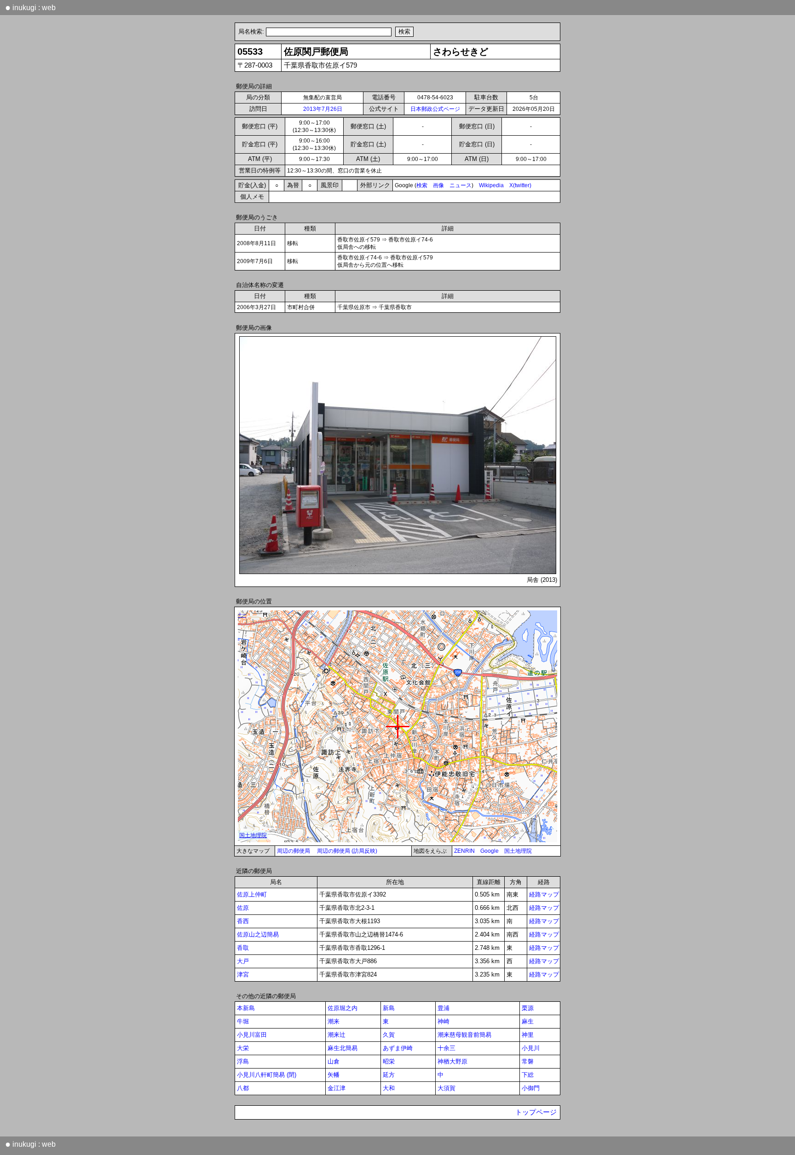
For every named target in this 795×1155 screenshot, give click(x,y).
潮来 (334, 1021)
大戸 (243, 961)
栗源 (528, 1008)
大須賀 (446, 1088)
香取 (243, 947)
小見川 (531, 1048)
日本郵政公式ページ (435, 109)
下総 (528, 1074)
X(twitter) (520, 185)
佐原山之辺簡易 (258, 934)
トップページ (536, 1112)
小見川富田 (252, 1034)
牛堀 (243, 1021)
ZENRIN (464, 851)
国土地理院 (518, 851)
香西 (243, 921)
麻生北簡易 (342, 1048)
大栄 (243, 1048)
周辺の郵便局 (293, 851)
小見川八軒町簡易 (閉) (266, 1074)
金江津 (337, 1088)
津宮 (243, 974)
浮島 (243, 1061)
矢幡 (334, 1074)
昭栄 (389, 1061)
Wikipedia (491, 185)
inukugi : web (30, 7)
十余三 (446, 1048)
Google (489, 851)
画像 (438, 185)
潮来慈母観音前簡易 (464, 1034)
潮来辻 (337, 1034)
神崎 (443, 1021)
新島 (389, 1008)
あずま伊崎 (398, 1048)
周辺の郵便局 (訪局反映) (347, 851)
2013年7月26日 (322, 109)
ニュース (460, 185)
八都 (243, 1088)
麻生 (528, 1021)
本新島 (246, 1008)
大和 (389, 1088)
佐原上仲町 (252, 894)
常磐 (528, 1061)
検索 (421, 185)
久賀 (389, 1034)
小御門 (531, 1088)
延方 (389, 1074)
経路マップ (544, 894)
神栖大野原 (452, 1061)
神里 (528, 1034)
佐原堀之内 (342, 1008)
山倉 (334, 1061)
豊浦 (443, 1008)
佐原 (243, 907)
